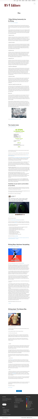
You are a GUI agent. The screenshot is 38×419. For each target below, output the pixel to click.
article (12, 359)
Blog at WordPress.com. (5, 417)
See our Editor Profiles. (17, 402)
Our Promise (33, 0)
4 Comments (17, 238)
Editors (20, 0)
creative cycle (11, 237)
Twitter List (14, 406)
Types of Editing (23, 417)
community (11, 119)
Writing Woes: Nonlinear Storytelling (18, 244)
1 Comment (9, 303)
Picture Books (29, 404)
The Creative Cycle (13, 125)
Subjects (29, 0)
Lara (15, 126)
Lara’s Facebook (15, 406)
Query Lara (17, 406)
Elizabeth (14, 119)
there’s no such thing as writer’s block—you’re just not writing (20, 157)
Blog (17, 0)
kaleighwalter (17, 246)
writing (15, 119)
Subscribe (4, 404)
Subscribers (4, 396)
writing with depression (12, 238)
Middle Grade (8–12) (30, 403)
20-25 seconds (14, 373)
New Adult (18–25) (29, 401)
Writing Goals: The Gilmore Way (17, 309)
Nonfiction (28, 407)
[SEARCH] (34, 3)
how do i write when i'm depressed (22, 237)
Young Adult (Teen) (29, 402)
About (15, 0)
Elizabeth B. (16, 22)
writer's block (27, 237)
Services (23, 0)
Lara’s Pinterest (16, 406)
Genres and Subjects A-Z (30, 417)
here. (10, 414)
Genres (26, 0)
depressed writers (15, 237)
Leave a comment (19, 119)
